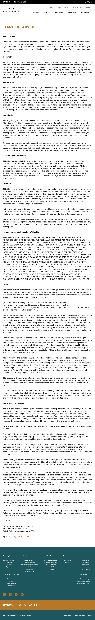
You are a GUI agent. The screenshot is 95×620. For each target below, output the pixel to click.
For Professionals (77, 7)
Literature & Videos (12, 583)
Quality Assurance (69, 556)
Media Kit (12, 581)
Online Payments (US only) (83, 583)
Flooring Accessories (30, 556)
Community (86, 567)
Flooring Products (9, 556)
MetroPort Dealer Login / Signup (82, 2)
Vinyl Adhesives (29, 569)
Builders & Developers (50, 562)
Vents (29, 567)
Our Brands (86, 562)
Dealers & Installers (50, 564)
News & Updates (85, 569)
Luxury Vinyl (9, 564)
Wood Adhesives (30, 571)
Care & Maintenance (29, 560)
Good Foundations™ (68, 560)
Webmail (89, 615)
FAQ (12, 588)
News (60, 7)
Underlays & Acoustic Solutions (29, 564)
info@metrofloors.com (21, 536)
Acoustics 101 (68, 562)
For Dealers (83, 575)
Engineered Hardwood (9, 560)
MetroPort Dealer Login (83, 579)
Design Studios (12, 585)
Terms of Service (79, 615)
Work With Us (50, 556)
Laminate (9, 562)
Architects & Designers (50, 560)
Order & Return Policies (83, 581)
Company (51, 7)
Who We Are (85, 560)
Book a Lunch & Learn (50, 567)
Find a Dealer (88, 7)
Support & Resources (12, 575)
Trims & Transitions (30, 562)
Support (66, 7)
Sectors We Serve (86, 564)
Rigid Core (9, 567)
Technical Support (12, 579)
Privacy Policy (68, 615)
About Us (86, 556)
